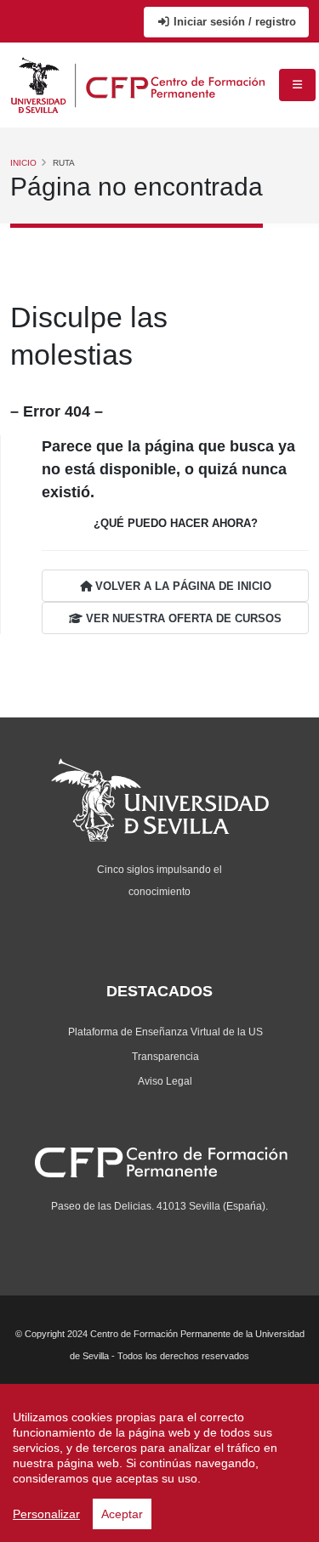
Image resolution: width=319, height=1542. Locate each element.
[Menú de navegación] (297, 85)
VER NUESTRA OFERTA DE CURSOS (182, 618)
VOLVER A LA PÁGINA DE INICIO (181, 586)
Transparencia (165, 1056)
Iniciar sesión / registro (233, 21)
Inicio (23, 162)
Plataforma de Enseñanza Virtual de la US (165, 1031)
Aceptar (122, 1514)
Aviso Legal (165, 1080)
